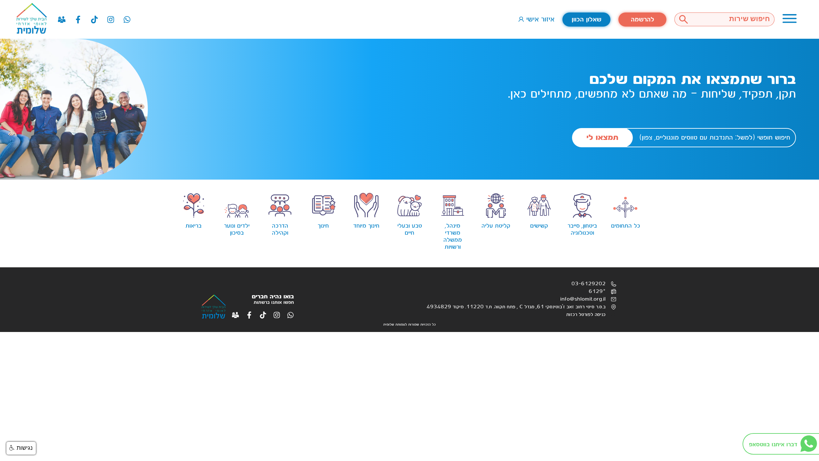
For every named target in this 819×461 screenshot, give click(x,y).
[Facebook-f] (78, 19)
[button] (21, 448)
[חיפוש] (683, 19)
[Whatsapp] (127, 19)
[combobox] (733, 19)
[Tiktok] (94, 19)
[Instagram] (111, 19)
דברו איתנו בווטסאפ (773, 444)
